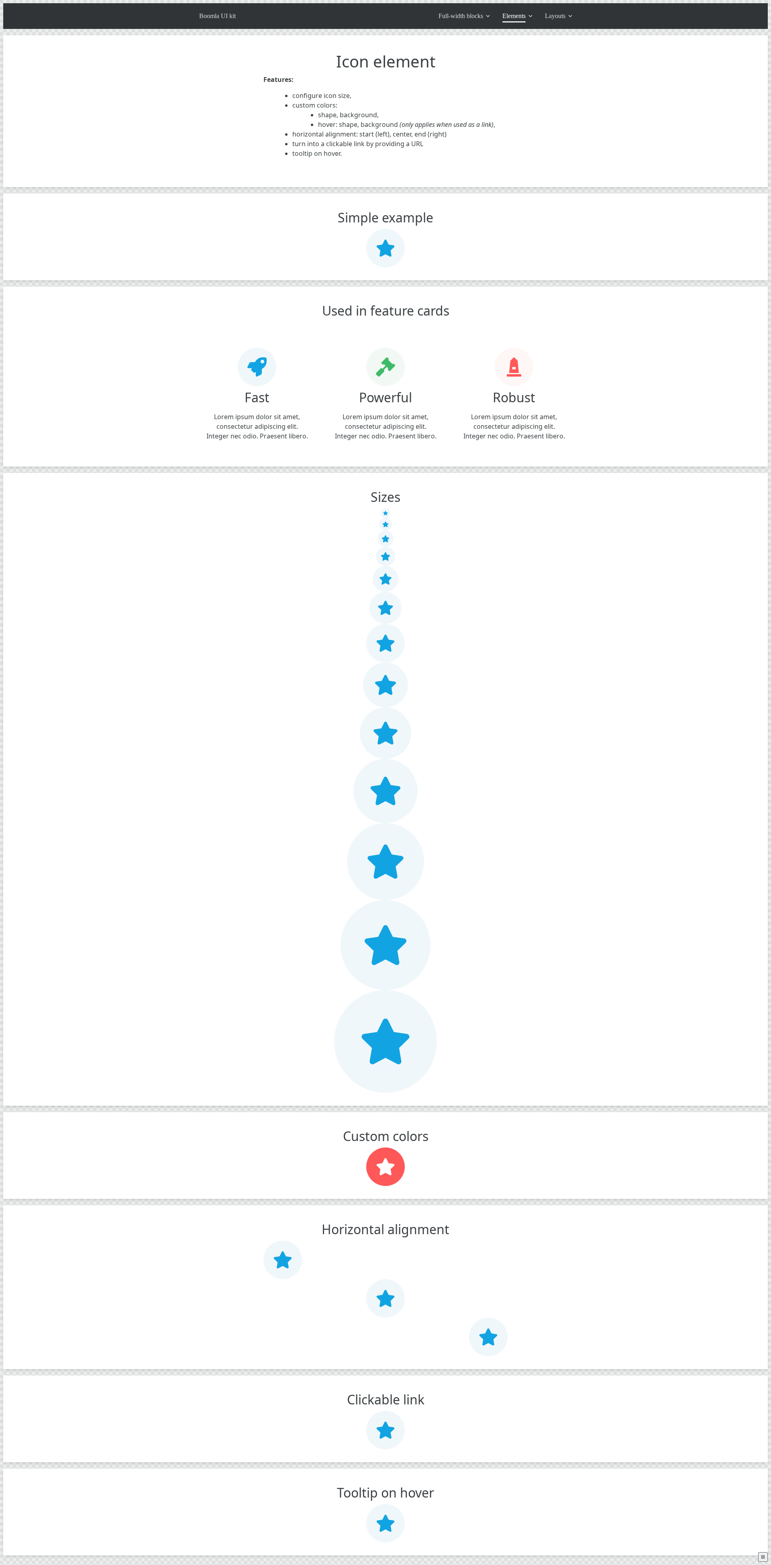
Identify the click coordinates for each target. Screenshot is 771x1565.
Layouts (555, 15)
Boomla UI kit (217, 15)
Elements (514, 15)
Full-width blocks (461, 15)
